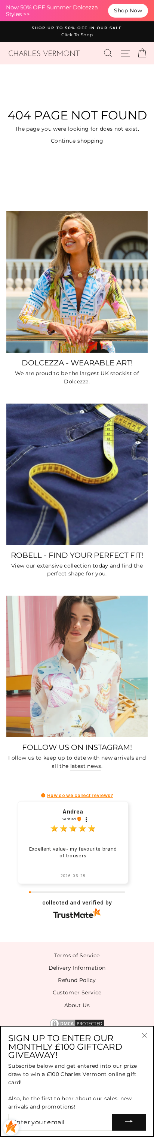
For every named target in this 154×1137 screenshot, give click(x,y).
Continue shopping (77, 141)
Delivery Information (77, 968)
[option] (77, 32)
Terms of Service (76, 955)
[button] (43, 795)
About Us (77, 1005)
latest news (85, 766)
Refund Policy (77, 980)
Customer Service (77, 992)
